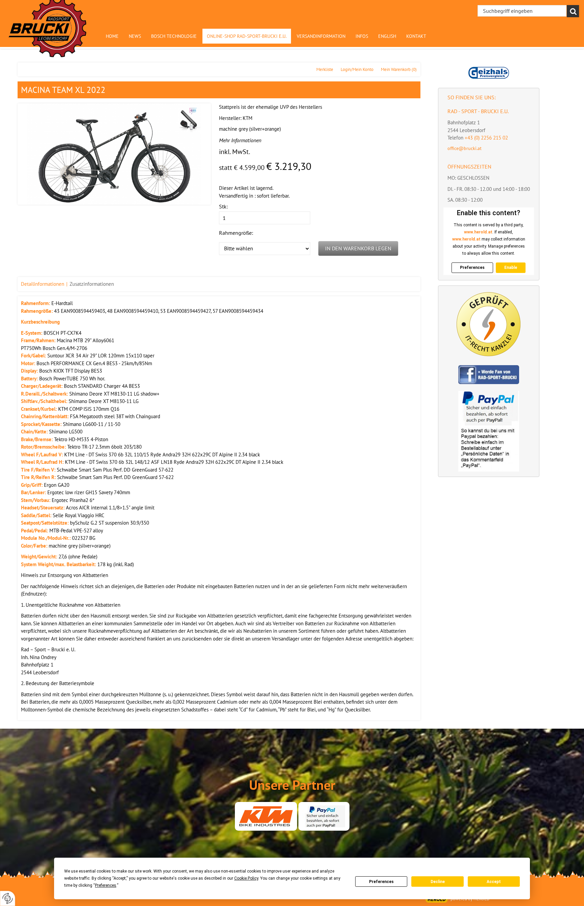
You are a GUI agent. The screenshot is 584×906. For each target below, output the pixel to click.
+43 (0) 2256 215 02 (486, 137)
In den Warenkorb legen (358, 248)
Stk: (223, 206)
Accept (494, 881)
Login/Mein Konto (357, 69)
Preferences (381, 881)
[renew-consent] (7, 898)
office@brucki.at (464, 148)
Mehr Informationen (240, 140)
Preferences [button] (105, 885)
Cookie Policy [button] (246, 878)
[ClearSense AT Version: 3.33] (436, 899)
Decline (438, 881)
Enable (510, 267)
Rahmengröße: (236, 232)
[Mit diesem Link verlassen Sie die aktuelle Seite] (266, 816)
